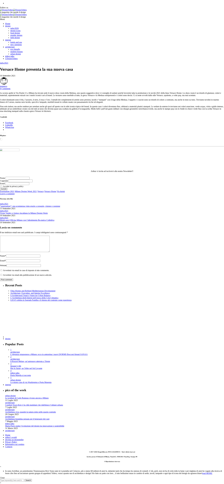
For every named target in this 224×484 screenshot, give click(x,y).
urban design (15, 54)
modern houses (16, 51)
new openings (16, 44)
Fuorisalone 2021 (7, 191)
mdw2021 (4, 63)
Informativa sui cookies (14, 444)
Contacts (8, 447)
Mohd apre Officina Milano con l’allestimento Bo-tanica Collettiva (27, 220)
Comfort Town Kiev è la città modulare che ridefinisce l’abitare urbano (34, 405)
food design (15, 33)
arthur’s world (11, 437)
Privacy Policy (11, 442)
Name (3, 256)
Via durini (61, 191)
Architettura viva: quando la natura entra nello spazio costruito (30, 412)
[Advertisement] (83, 319)
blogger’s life (15, 366)
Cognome (4, 181)
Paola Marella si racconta (20, 375)
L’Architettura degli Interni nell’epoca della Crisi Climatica (34, 298)
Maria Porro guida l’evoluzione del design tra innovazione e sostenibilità (34, 426)
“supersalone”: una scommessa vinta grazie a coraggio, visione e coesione (30, 206)
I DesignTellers (11, 58)
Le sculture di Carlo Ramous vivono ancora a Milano (27, 398)
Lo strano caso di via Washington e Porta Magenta (30, 382)
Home (7, 24)
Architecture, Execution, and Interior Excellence (30, 293)
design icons (15, 31)
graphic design (16, 35)
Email (2, 183)
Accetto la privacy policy (13, 186)
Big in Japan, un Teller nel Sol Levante (26, 368)
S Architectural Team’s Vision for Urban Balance (30, 295)
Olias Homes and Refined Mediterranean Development (32, 291)
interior (8, 40)
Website (3, 265)
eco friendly (15, 49)
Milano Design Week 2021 (26, 191)
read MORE (207, 473)
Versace (40, 191)
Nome (2, 178)
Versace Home (50, 191)
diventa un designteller (14, 440)
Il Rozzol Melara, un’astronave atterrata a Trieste (30, 361)
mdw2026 (14, 28)
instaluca (3, 86)
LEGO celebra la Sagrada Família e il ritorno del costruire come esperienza (41, 300)
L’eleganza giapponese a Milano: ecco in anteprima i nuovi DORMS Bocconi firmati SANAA (49, 354)
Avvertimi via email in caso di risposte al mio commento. (26, 270)
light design (15, 38)
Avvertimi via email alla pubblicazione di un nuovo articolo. (27, 275)
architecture (10, 47)
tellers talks (9, 56)
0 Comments (5, 89)
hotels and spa (16, 42)
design (7, 26)
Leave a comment (7, 194)
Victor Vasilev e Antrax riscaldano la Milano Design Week (24, 213)
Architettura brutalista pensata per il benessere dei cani (27, 419)
